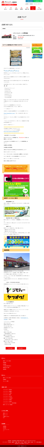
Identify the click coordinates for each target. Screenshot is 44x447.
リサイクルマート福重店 (7, 391)
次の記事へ (21, 348)
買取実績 (4, 369)
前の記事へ (10, 348)
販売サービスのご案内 (7, 377)
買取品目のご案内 (6, 367)
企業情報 (26, 3)
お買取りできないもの (6, 417)
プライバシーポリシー (37, 3)
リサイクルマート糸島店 (7, 399)
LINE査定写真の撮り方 (7, 365)
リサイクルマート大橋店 (7, 393)
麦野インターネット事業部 (7, 404)
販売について (5, 414)
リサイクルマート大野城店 (7, 398)
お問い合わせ (30, 1)
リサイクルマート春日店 (7, 389)
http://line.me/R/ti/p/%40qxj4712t (11, 131)
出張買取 (4, 364)
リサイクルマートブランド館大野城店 (9, 403)
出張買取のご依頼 (38, 1)
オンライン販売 (6, 381)
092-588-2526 (21, 37)
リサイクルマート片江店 (7, 396)
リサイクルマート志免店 (7, 401)
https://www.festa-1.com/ (9, 113)
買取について (5, 413)
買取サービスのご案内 (7, 360)
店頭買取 (4, 362)
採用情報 (31, 3)
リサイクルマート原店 (7, 394)
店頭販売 (4, 379)
